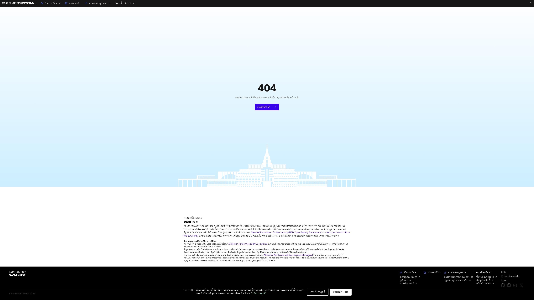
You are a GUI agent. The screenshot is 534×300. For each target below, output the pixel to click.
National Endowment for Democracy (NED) (272, 232)
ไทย (185, 290)
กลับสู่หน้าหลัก (263, 107)
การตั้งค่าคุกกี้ (318, 292)
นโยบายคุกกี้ (259, 293)
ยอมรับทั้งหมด (340, 292)
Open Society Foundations (308, 232)
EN (191, 290)
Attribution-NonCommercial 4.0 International (247, 244)
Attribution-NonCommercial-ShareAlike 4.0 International (288, 255)
